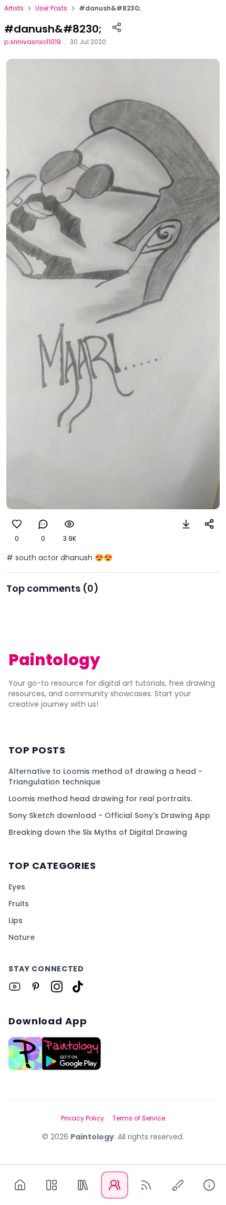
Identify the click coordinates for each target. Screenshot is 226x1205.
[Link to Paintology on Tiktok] (77, 986)
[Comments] (43, 524)
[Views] (69, 524)
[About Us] (209, 1185)
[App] (51, 1185)
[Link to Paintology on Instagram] (56, 986)
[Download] (186, 524)
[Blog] (146, 1185)
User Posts (51, 8)
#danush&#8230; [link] (110, 8)
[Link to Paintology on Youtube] (14, 986)
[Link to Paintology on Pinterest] (35, 986)
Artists (14, 8)
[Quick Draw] (177, 1185)
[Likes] (16, 524)
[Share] (116, 27)
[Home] (20, 1185)
